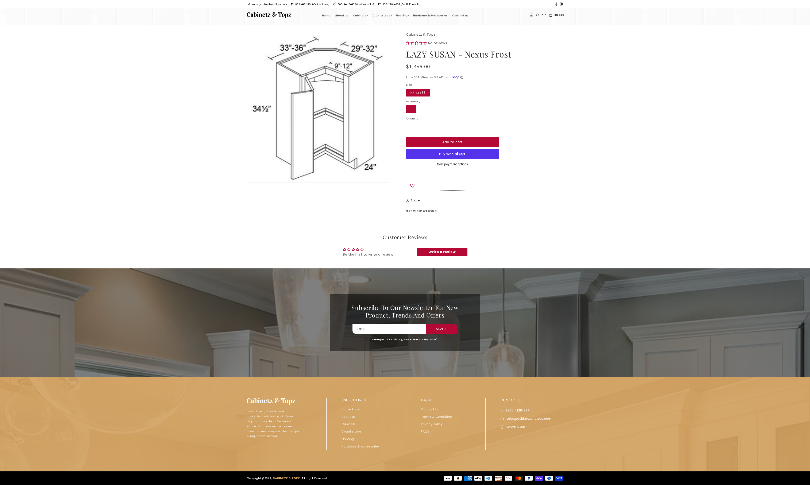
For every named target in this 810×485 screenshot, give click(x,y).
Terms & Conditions (437, 417)
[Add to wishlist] (452, 186)
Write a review (442, 251)
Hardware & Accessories (361, 446)
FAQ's (425, 431)
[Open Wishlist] (544, 15)
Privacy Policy (432, 424)
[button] (359, 15)
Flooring (348, 439)
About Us (349, 417)
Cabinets (349, 424)
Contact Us (430, 409)
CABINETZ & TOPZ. (287, 478)
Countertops (352, 431)
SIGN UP (441, 329)
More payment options (452, 164)
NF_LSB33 (417, 93)
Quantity (412, 119)
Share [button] (415, 200)
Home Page (351, 409)
